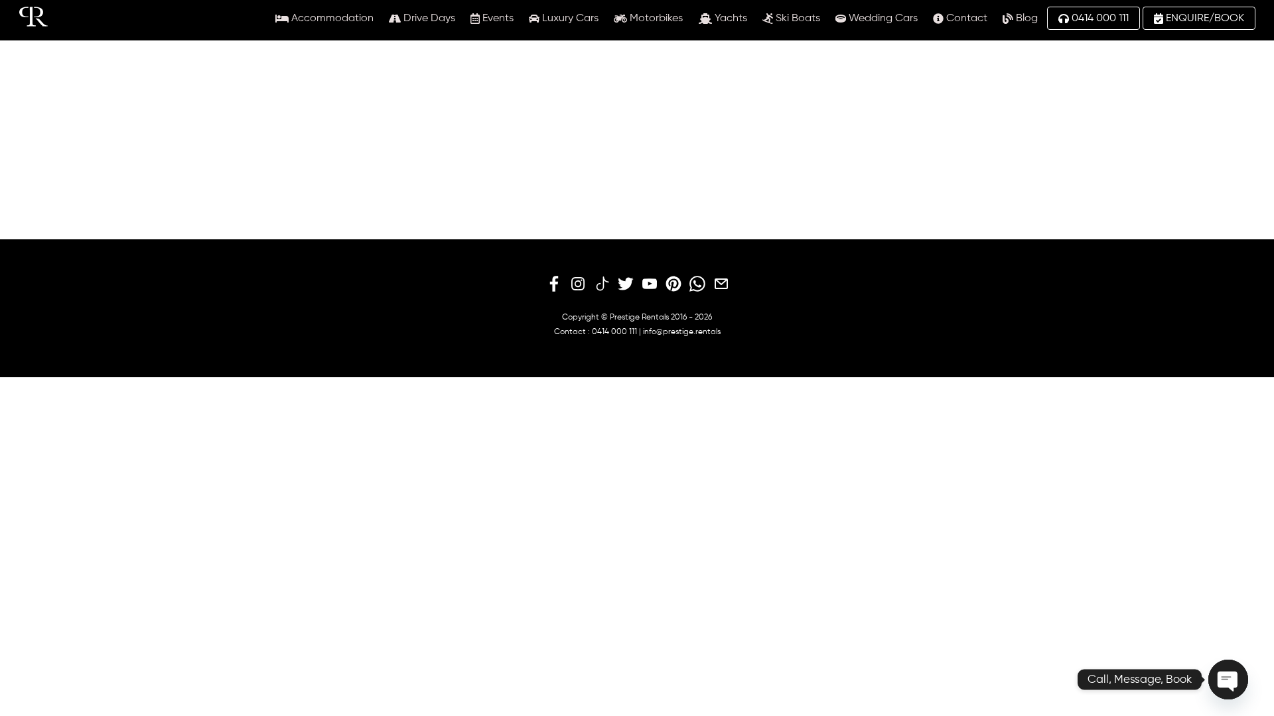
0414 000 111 (1099, 18)
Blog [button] (1025, 18)
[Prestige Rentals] (33, 21)
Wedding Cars (882, 18)
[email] (721, 284)
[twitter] (626, 284)
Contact (965, 18)
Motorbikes (655, 18)
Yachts (729, 18)
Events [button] (497, 18)
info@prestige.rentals (682, 332)
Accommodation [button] (331, 18)
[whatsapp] (697, 284)
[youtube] (650, 284)
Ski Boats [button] (796, 18)
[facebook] (554, 284)
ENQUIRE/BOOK (1203, 18)
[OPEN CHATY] (1228, 679)
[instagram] (578, 284)
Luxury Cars (569, 18)
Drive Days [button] (428, 18)
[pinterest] (673, 284)
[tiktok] (602, 284)
